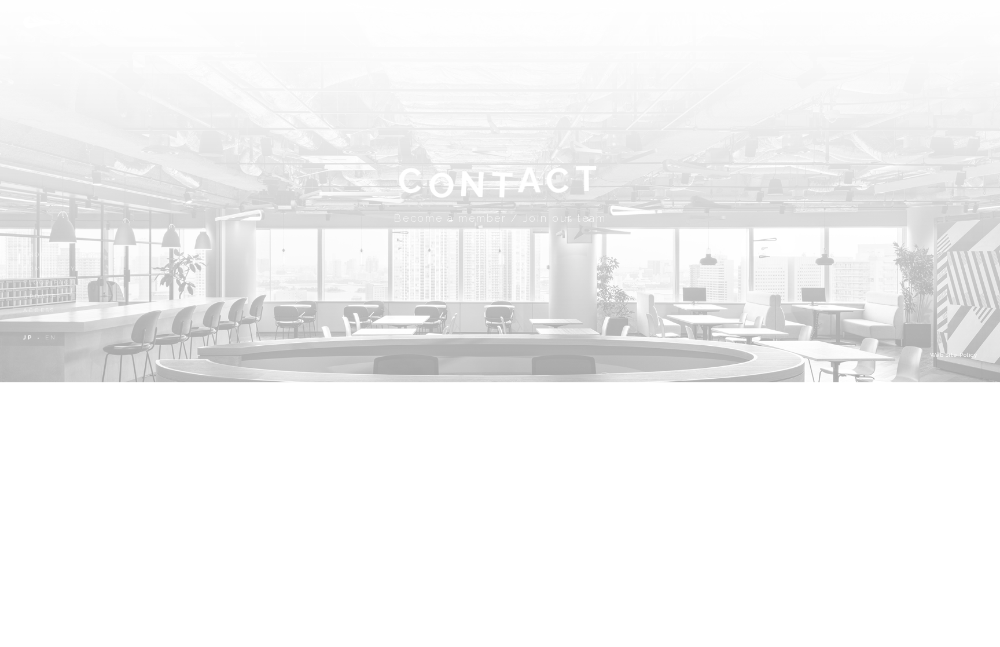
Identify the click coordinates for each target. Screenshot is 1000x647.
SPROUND (66, 22)
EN (51, 337)
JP (28, 337)
